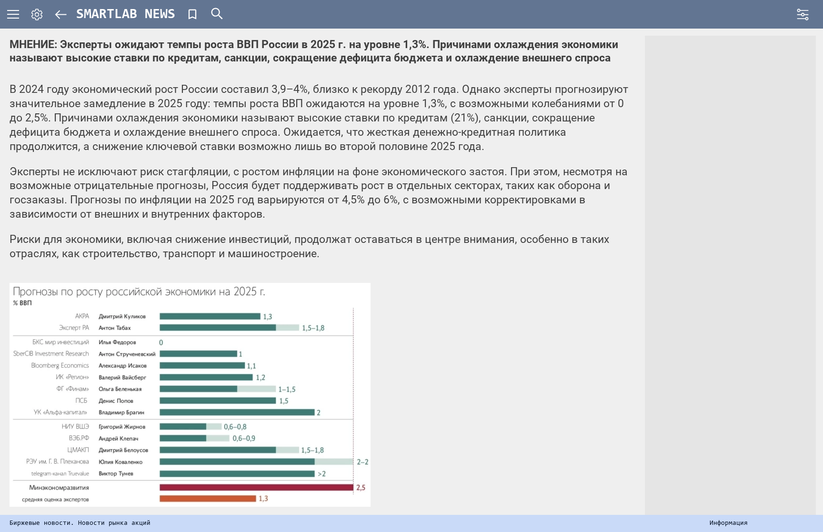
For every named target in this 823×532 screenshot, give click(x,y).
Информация (729, 523)
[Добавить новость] (192, 14)
